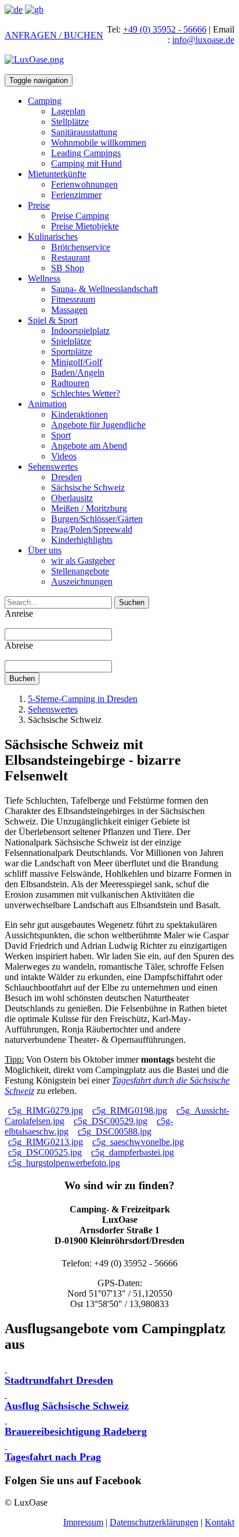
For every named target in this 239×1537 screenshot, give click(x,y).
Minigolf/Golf (76, 362)
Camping (44, 101)
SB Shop (67, 268)
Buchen (22, 678)
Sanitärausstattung (84, 132)
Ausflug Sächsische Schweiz (67, 1406)
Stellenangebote (80, 571)
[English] (34, 10)
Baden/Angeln (77, 372)
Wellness (44, 278)
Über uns (44, 550)
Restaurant (70, 257)
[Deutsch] (14, 10)
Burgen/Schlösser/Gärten (97, 519)
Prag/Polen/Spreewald (91, 529)
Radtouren (70, 383)
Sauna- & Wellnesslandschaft (104, 289)
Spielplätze (71, 341)
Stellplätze (70, 122)
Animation (47, 404)
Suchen (131, 602)
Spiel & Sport (53, 320)
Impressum (83, 1522)
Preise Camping (80, 216)
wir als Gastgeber (83, 561)
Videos (64, 456)
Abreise (19, 645)
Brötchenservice (80, 247)
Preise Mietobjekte (85, 226)
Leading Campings (86, 153)
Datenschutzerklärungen (154, 1522)
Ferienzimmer (76, 195)
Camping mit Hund (86, 163)
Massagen (69, 310)
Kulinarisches (53, 237)
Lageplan (68, 111)
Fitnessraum (73, 299)
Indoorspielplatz (80, 331)
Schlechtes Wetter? (85, 393)
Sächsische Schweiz (88, 487)
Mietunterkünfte (57, 174)
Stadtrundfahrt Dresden (59, 1380)
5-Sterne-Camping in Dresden (82, 699)
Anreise (19, 613)
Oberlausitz (72, 498)
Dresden (66, 477)
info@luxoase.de (203, 40)
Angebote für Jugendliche (98, 425)
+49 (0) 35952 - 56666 (165, 29)
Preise (39, 205)
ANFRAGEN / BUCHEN (54, 35)
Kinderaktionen (79, 414)
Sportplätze (71, 352)
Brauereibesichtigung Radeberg (76, 1431)
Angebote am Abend (89, 446)
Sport (61, 435)
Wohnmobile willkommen (98, 142)
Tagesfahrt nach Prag (53, 1457)
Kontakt (219, 1522)
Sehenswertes (53, 466)
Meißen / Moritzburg (89, 508)
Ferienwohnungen (84, 184)
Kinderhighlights (82, 540)
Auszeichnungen (82, 581)
